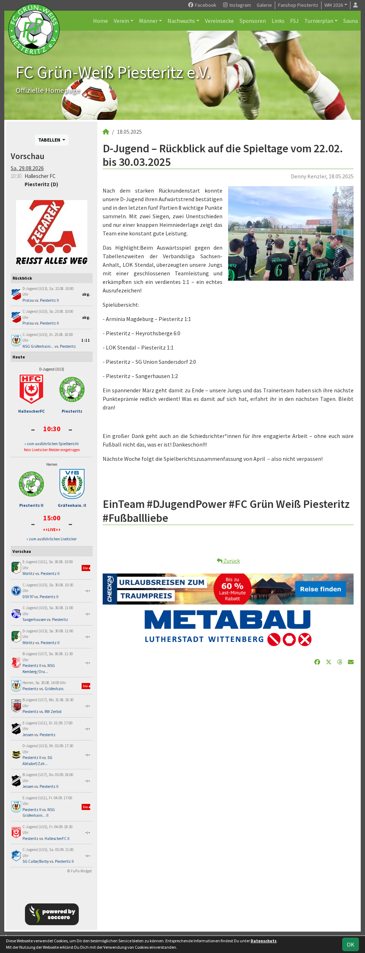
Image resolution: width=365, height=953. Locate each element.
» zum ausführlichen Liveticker (52, 538)
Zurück (231, 560)
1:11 (85, 340)
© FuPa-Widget (79, 870)
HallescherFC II (57, 838)
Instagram (239, 5)
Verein (121, 20)
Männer (148, 20)
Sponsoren (253, 20)
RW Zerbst (53, 711)
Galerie (264, 5)
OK (350, 944)
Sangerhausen (34, 619)
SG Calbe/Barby (35, 861)
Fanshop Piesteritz (298, 5)
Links (278, 20)
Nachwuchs (181, 20)
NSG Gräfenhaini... (38, 346)
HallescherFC (31, 411)
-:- (87, 590)
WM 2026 (333, 5)
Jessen (28, 734)
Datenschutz (264, 940)
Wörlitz (28, 573)
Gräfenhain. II (72, 505)
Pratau (28, 300)
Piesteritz (68, 346)
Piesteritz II (49, 300)
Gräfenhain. (55, 688)
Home (100, 20)
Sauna (350, 20)
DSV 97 (28, 596)
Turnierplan (318, 20)
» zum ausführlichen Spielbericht (52, 443)
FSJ (294, 20)
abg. (86, 294)
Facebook (205, 5)
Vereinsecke (219, 20)
